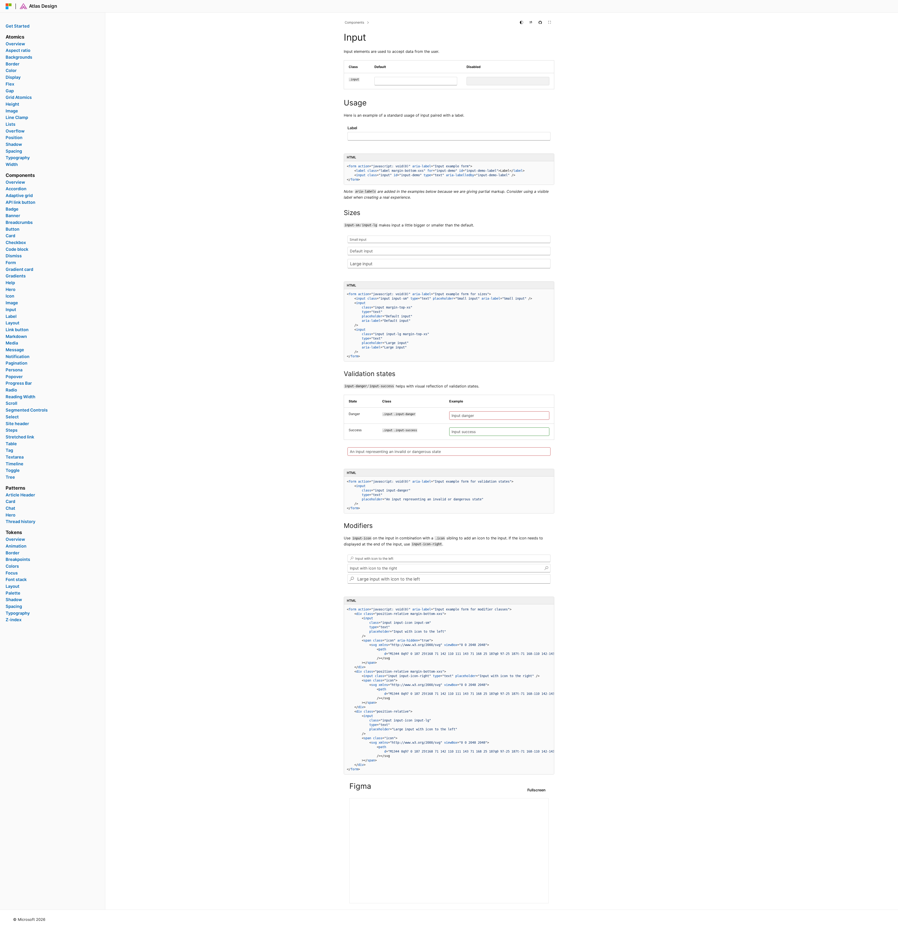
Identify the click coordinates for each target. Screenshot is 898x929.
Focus (12, 573)
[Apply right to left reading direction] (531, 22)
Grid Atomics (19, 97)
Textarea (15, 457)
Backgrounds (19, 57)
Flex (10, 84)
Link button (17, 329)
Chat (10, 508)
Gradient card (19, 269)
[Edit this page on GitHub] (540, 22)
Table (11, 443)
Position (14, 137)
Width (12, 164)
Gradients (16, 276)
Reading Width (20, 397)
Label (11, 316)
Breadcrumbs (19, 222)
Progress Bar (19, 383)
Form (11, 262)
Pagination (16, 363)
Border (12, 64)
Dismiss (14, 256)
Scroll (11, 403)
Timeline (14, 464)
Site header (17, 423)
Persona (14, 370)
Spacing (14, 151)
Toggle (13, 470)
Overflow (15, 131)
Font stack (16, 579)
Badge (12, 209)
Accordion (16, 189)
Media (12, 343)
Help (10, 282)
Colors (12, 566)
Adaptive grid (19, 195)
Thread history (20, 521)
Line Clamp (17, 117)
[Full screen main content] (549, 22)
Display (13, 77)
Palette (13, 593)
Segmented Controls (27, 410)
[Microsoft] (9, 6)
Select (12, 417)
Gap (10, 91)
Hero (10, 289)
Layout (12, 323)
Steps (12, 430)
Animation (16, 546)
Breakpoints (18, 559)
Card (10, 235)
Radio (11, 390)
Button (12, 229)
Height (12, 104)
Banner (13, 215)
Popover (14, 376)
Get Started (17, 26)
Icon (10, 296)
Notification (17, 356)
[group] (449, 689)
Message (15, 350)
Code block (17, 249)
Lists (10, 124)
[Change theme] (521, 22)
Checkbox (16, 242)
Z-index (14, 619)
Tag (9, 450)
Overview (15, 44)
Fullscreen (536, 790)
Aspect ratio (18, 50)
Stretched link (20, 437)
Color (11, 70)
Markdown (16, 336)
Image (12, 111)
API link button (20, 202)
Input (11, 309)
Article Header (20, 495)
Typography (18, 157)
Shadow (14, 144)
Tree (10, 477)
